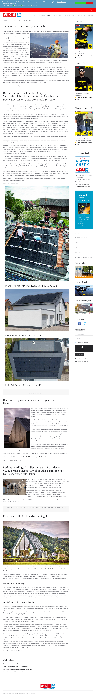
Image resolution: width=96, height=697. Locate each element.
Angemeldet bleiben (82, 342)
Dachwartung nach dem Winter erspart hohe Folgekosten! (30, 401)
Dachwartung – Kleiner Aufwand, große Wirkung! (16, 666)
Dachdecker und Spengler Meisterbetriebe (38, 457)
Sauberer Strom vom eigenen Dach (24, 26)
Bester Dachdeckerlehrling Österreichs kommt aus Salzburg (18, 664)
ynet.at (16, 693)
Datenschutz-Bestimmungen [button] (9, 3)
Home (35, 15)
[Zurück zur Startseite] (12, 15)
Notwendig (17, 5)
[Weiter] (38, 678)
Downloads (78, 244)
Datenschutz (79, 255)
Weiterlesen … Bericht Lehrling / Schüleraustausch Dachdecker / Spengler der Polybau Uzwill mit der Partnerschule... (36, 509)
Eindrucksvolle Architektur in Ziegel (25, 516)
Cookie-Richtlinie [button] (61, 2)
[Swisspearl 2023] (84, 309)
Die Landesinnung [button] (70, 15)
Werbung (78, 252)
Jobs (76, 242)
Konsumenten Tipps (81, 237)
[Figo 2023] (84, 272)
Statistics (34, 5)
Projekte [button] (42, 15)
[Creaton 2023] (84, 290)
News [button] (49, 15)
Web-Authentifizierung (84, 348)
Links (76, 247)
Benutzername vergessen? (82, 361)
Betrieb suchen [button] (57, 15)
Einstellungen (26, 5)
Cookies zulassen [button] (80, 3)
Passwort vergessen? (80, 359)
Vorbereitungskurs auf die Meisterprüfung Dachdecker (17, 669)
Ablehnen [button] (89, 3)
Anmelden (80, 354)
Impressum (78, 250)
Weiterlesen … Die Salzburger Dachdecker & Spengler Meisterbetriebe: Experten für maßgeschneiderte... (36, 392)
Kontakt (77, 239)
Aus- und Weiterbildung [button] (85, 15)
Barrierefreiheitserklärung (84, 257)
